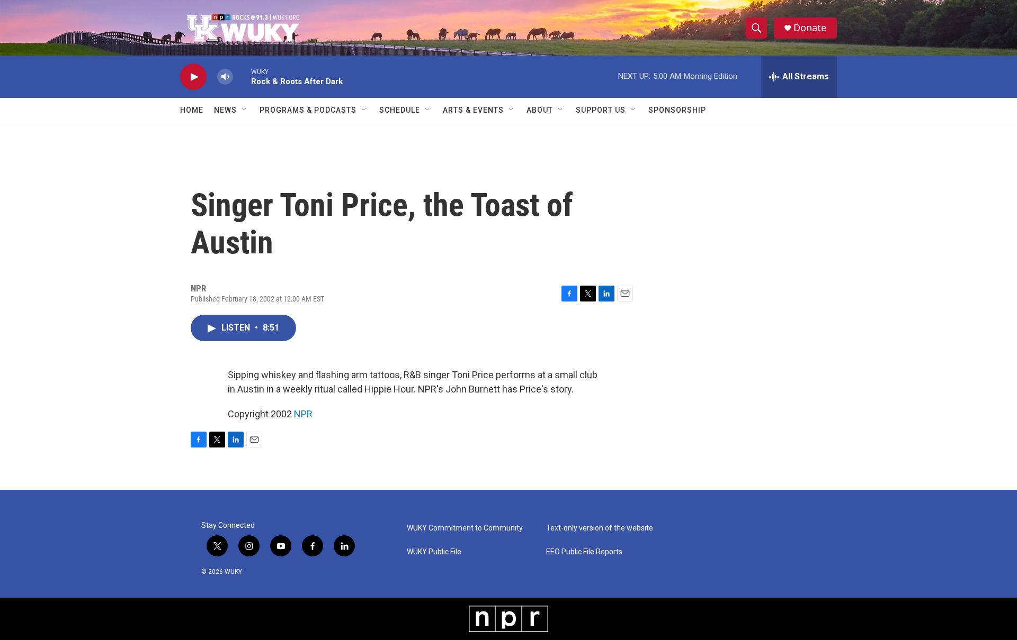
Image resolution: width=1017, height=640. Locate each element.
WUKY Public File (434, 552)
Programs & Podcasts (308, 110)
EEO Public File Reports (584, 552)
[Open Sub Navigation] (244, 110)
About (540, 110)
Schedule (399, 110)
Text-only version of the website (599, 528)
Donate (809, 27)
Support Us (601, 110)
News (225, 110)
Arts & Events (473, 110)
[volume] (225, 77)
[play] (193, 77)
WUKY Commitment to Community (465, 528)
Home (191, 110)
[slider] (242, 76)
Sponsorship (677, 110)
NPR (303, 413)
